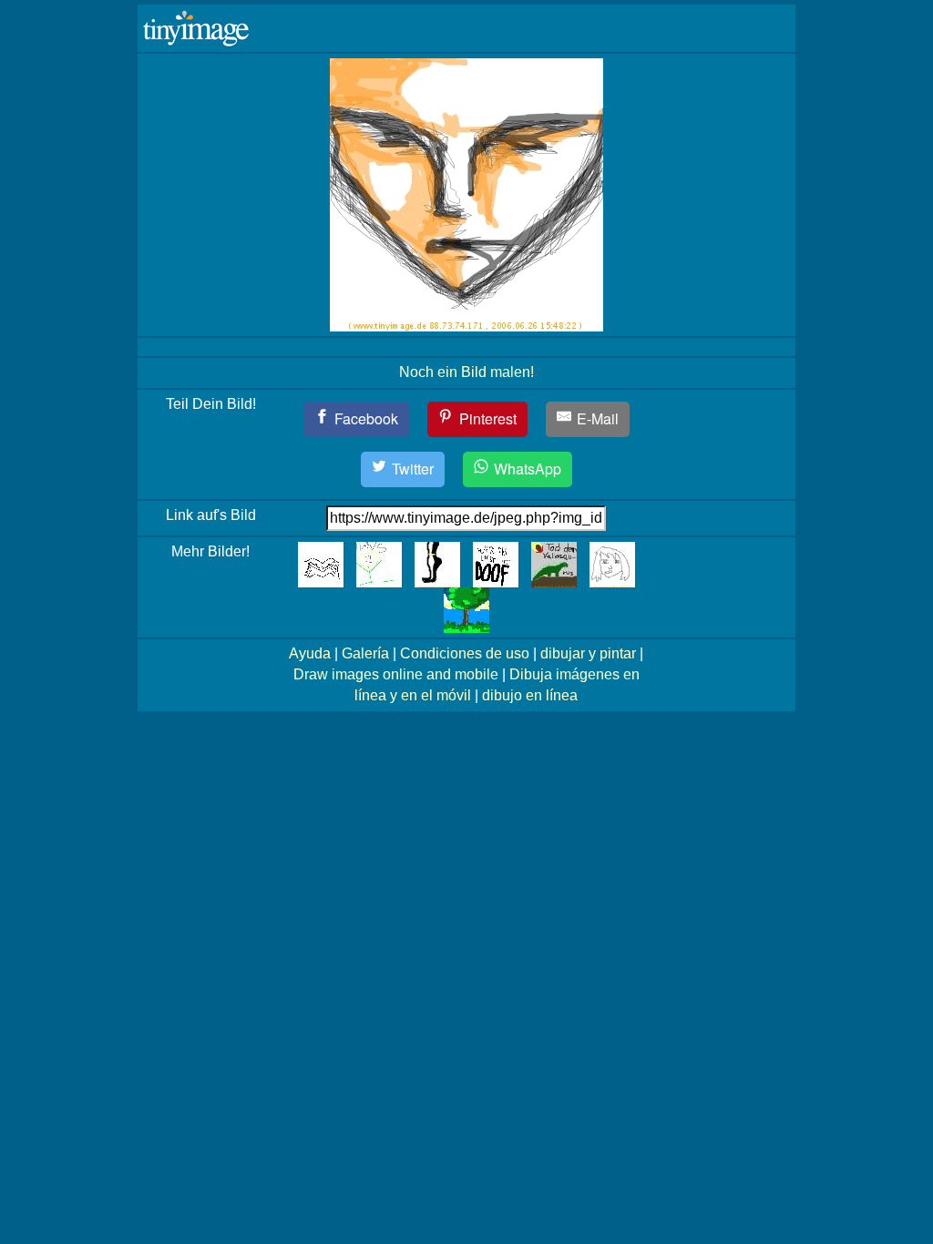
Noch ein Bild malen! (466, 372)
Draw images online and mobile (395, 674)
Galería (365, 653)
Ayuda (310, 653)
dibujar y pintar (588, 653)
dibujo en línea (530, 695)
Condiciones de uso (464, 653)
